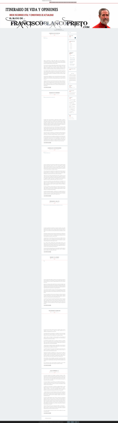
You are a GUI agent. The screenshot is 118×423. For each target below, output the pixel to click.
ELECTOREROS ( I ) (54, 370)
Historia (70, 105)
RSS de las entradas (71, 117)
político (70, 109)
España (70, 102)
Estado (73, 102)
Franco (71, 104)
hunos (74, 105)
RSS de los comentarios (71, 118)
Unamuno (70, 112)
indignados (72, 106)
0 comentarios (57, 34)
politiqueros (72, 108)
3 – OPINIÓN (73, 57)
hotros (73, 105)
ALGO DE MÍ (57, 2)
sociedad (69, 111)
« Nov (69, 82)
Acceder (70, 32)
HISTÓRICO (75, 2)
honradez (72, 105)
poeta (70, 108)
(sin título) (71, 43)
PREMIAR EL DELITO (54, 201)
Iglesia (70, 106)
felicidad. (70, 104)
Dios (75, 101)
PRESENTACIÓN (53, 2)
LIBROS (62, 2)
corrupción (74, 100)
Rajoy (69, 110)
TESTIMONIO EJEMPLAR (54, 310)
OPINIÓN (60, 2)
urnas (72, 112)
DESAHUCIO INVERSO (54, 92)
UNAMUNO (72, 2)
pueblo (74, 109)
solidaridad (71, 111)
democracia (73, 101)
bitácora (72, 99)
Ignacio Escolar (73, 94)
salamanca (73, 110)
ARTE (67, 2)
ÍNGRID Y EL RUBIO (54, 257)
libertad (70, 107)
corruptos (70, 101)
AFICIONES (69, 2)
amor (71, 99)
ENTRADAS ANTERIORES (48, 418)
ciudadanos (74, 99)
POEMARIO (65, 2)
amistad (69, 99)
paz (69, 108)
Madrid (71, 107)
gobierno (73, 104)
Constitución (72, 100)
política (74, 108)
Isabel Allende (72, 93)
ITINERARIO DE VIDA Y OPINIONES (46, 0)
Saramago (72, 92)
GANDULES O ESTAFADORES (54, 148)
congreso (70, 100)
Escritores (70, 92)
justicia (74, 106)
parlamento (74, 107)
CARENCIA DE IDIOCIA (54, 33)
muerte (73, 107)
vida (73, 112)
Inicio (50, 2)
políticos (72, 109)
